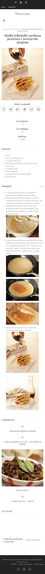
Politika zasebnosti (25, 564)
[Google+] (18, 109)
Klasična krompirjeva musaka (23, 431)
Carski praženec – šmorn (22, 501)
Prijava (3, 7)
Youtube (21, 2)
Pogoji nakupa (38, 564)
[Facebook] (4, 109)
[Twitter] (11, 109)
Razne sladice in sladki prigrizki (31, 29)
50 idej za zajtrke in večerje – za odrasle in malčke (22, 442)
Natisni (41, 186)
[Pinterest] (24, 109)
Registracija (11, 7)
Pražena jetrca (22, 490)
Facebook (16, 2)
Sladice (25, 31)
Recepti (19, 31)
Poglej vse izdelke (32, 540)
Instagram (26, 2)
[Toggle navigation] (4, 20)
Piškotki (13, 564)
